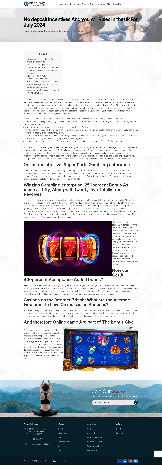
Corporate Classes (94, 442)
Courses (101, 4)
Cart (89, 429)
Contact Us (91, 433)
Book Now (117, 4)
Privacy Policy (93, 450)
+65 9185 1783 (38, 439)
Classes (77, 4)
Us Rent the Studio (95, 437)
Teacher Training (89, 4)
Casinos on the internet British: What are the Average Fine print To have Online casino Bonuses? (42, 84)
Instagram (120, 433)
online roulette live (35, 102)
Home (60, 4)
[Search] (135, 4)
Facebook (120, 429)
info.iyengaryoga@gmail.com (38, 444)
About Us (68, 4)
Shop (109, 4)
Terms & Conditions (95, 446)
